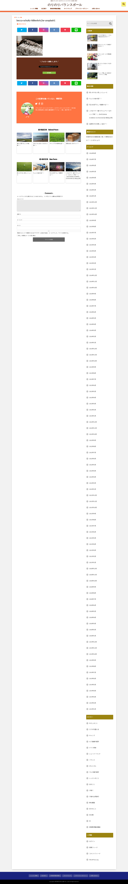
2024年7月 (92, 306)
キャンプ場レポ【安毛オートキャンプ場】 (104, 74)
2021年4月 (92, 544)
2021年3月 (92, 550)
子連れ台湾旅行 (94, 796)
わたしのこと (93, 723)
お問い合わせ (96, 8)
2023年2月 (92, 410)
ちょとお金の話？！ (38, 173)
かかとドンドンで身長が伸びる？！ (104, 45)
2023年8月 (92, 373)
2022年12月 (93, 422)
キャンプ (92, 735)
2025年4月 (92, 251)
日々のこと (92, 809)
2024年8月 (92, 300)
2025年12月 (93, 202)
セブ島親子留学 (94, 741)
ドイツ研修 (92, 747)
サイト (19, 225)
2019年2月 (92, 703)
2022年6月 (92, 458)
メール (19, 220)
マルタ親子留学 (94, 772)
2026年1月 (92, 196)
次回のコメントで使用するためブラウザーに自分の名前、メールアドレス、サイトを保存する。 (43, 233)
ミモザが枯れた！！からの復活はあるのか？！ (104, 36)
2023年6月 (92, 385)
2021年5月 (92, 538)
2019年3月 (92, 697)
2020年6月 (92, 605)
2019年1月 (92, 709)
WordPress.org (93, 859)
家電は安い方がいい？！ (72, 143)
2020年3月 (92, 623)
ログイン (92, 841)
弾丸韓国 (92, 802)
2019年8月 (92, 666)
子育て (91, 790)
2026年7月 (92, 159)
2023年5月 (92, 391)
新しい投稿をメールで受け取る (27, 235)
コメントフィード (94, 853)
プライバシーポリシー (81, 8)
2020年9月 (92, 587)
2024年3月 (92, 330)
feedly (49, 72)
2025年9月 (92, 220)
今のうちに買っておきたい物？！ (40, 144)
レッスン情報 (34, 8)
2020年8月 (92, 593)
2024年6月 (92, 312)
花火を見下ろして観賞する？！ (56, 174)
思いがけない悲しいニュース (24, 174)
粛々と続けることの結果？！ (23, 144)
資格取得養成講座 (55, 8)
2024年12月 (93, 275)
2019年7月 (92, 672)
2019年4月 (92, 691)
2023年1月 (92, 416)
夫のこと (92, 784)
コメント (20, 199)
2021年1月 (92, 562)
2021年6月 (92, 532)
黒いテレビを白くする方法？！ (104, 64)
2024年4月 (92, 324)
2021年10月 (93, 507)
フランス (92, 760)
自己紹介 (44, 8)
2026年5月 (92, 171)
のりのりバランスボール (65, 4)
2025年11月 (93, 208)
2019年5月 (92, 684)
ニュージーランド (94, 754)
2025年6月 (92, 239)
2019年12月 (93, 642)
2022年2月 (92, 483)
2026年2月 (92, 190)
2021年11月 (93, 501)
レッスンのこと (94, 778)
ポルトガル (92, 766)
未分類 (91, 815)
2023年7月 (92, 379)
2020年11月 (93, 574)
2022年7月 (92, 452)
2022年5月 (92, 465)
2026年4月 (92, 177)
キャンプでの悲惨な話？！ (57, 143)
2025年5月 (92, 245)
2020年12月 (93, 568)
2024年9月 (92, 293)
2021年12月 (93, 495)
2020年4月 (92, 617)
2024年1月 (92, 342)
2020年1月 (92, 636)
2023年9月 (92, 367)
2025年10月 (93, 214)
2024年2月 (92, 336)
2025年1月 (92, 269)
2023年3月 (92, 403)
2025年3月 (92, 257)
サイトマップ (68, 8)
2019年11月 (93, 648)
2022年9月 (92, 440)
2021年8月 (92, 519)
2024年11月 (93, 281)
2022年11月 (93, 428)
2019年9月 (92, 660)
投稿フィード (93, 847)
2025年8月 (92, 226)
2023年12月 (93, 348)
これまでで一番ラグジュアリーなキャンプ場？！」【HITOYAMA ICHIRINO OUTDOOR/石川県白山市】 (73, 176)
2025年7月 (92, 232)
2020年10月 (93, 581)
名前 (19, 214)
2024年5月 (92, 318)
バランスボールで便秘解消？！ (104, 55)
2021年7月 (92, 526)
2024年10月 (93, 287)
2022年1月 (92, 489)
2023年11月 (93, 355)
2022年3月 (92, 477)
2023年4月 (92, 397)
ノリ (27, 117)
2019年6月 (92, 678)
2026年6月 (92, 165)
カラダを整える (94, 729)
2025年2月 (92, 263)
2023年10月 (93, 361)
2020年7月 (92, 599)
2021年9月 (92, 513)
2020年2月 (92, 629)
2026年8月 (92, 153)
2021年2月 (92, 556)
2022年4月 (92, 471)
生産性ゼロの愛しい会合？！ (98, 124)
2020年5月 (92, 611)
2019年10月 (93, 654)
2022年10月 (93, 434)
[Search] (110, 24)
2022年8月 (92, 446)
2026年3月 (92, 184)
